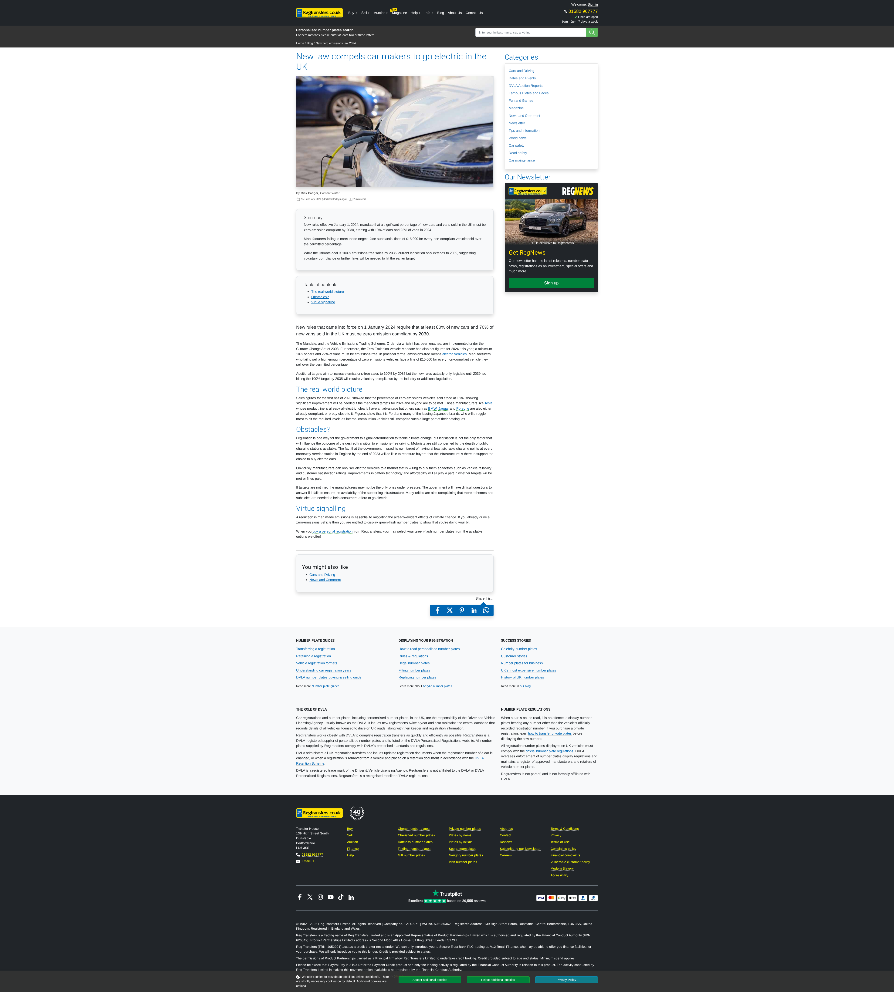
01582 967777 (582, 11)
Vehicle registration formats (316, 663)
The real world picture (327, 292)
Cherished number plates (416, 835)
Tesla (488, 403)
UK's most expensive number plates (528, 670)
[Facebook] (437, 610)
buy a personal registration (332, 531)
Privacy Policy (566, 980)
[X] (450, 610)
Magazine (399, 11)
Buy (350, 828)
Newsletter (517, 123)
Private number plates (465, 828)
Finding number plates (414, 848)
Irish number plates (463, 862)
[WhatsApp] (486, 610)
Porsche (462, 408)
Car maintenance (522, 160)
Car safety (517, 145)
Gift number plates (411, 855)
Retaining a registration (313, 656)
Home (300, 43)
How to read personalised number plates (429, 649)
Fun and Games (521, 100)
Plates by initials (460, 842)
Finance (353, 848)
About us (506, 828)
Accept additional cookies (430, 980)
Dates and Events (522, 78)
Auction (352, 842)
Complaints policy (563, 848)
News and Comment (325, 580)
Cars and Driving (322, 575)
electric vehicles (454, 354)
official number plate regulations (549, 751)
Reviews (506, 842)
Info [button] (427, 13)
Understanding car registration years (323, 670)
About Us (455, 13)
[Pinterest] (462, 610)
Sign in (593, 4)
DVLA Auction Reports (526, 86)
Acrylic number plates (437, 686)
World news (518, 138)
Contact (505, 835)
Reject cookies (498, 980)
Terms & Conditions (565, 828)
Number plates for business (522, 663)
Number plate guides (325, 686)
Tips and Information (524, 130)
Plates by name (460, 835)
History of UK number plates (522, 677)
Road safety (518, 153)
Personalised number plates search (324, 30)
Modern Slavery (562, 868)
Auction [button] (379, 13)
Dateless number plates (415, 842)
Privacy (556, 835)
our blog (525, 686)
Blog (440, 13)
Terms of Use (560, 842)
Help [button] (414, 13)
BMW (432, 408)
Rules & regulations (413, 656)
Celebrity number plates (519, 649)
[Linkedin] (474, 610)
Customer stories (514, 656)
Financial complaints (565, 855)
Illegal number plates (414, 663)
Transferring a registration (315, 649)
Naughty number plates (466, 855)
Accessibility (559, 875)
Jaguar (443, 408)
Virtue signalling (323, 302)
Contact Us (474, 13)
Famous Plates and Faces (529, 93)
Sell (349, 835)
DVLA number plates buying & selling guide (328, 677)
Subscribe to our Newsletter (520, 848)
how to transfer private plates (550, 733)
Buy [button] (351, 13)
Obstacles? (320, 297)
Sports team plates (462, 848)
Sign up (551, 282)
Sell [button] (364, 13)
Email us (308, 861)
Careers (506, 855)
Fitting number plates (414, 670)
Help (350, 855)
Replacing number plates (417, 677)
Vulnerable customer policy (570, 862)
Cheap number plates (414, 828)
